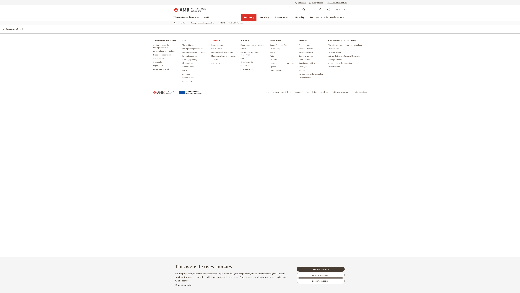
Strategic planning (189, 59)
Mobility (299, 17)
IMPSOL (243, 48)
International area (189, 56)
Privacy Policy (188, 81)
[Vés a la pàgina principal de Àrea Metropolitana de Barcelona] (189, 9)
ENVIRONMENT (276, 40)
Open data (157, 62)
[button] (300, 2)
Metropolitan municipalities (164, 51)
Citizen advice (188, 67)
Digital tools (158, 65)
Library (185, 70)
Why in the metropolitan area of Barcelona (345, 45)
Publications (245, 65)
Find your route (305, 45)
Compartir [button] (328, 9)
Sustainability (275, 48)
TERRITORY (216, 40)
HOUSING (244, 40)
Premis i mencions (359, 92)
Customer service (306, 56)
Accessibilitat (311, 92)
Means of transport (306, 48)
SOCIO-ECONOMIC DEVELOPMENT (343, 40)
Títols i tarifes (304, 59)
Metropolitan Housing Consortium (249, 53)
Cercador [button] (304, 9)
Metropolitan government (192, 48)
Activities (186, 74)
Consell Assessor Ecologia (280, 45)
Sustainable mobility (307, 63)
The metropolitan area (186, 17)
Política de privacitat (340, 92)
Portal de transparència (162, 69)
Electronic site (188, 63)
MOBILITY (303, 40)
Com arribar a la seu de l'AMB (280, 92)
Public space (216, 48)
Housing (264, 17)
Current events (188, 77)
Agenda (214, 59)
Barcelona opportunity (162, 55)
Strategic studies (335, 59)
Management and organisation (223, 56)
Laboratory (274, 59)
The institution (188, 45)
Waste (272, 52)
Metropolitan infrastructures (222, 52)
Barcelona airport (306, 52)
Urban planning (217, 45)
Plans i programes (335, 52)
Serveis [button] (312, 9)
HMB (242, 58)
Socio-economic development (327, 17)
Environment (282, 17)
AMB (206, 17)
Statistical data (159, 58)
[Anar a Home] (174, 22)
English (338, 10)
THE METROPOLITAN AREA (164, 40)
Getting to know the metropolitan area (161, 46)
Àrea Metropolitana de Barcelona (164, 92)
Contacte (299, 92)
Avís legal (324, 92)
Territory (249, 17)
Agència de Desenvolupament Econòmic (344, 56)
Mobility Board (304, 67)
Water (272, 56)
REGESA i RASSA (246, 69)
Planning (302, 70)
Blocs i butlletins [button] (320, 9)
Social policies (333, 48)
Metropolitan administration (193, 52)
